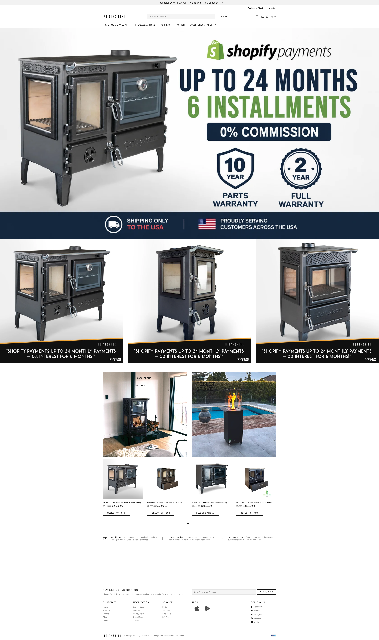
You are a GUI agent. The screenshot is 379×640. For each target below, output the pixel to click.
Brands (106, 614)
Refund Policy (138, 617)
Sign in (261, 8)
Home (105, 607)
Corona (136, 620)
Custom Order (138, 607)
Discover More (208, 397)
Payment (136, 610)
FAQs (164, 607)
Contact (106, 620)
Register (251, 8)
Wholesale (166, 614)
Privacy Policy (139, 614)
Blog (105, 617)
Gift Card (166, 617)
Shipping (166, 610)
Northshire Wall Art (115, 16)
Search (224, 16)
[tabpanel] (123, 490)
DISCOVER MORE (145, 386)
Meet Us (106, 610)
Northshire (144, 636)
